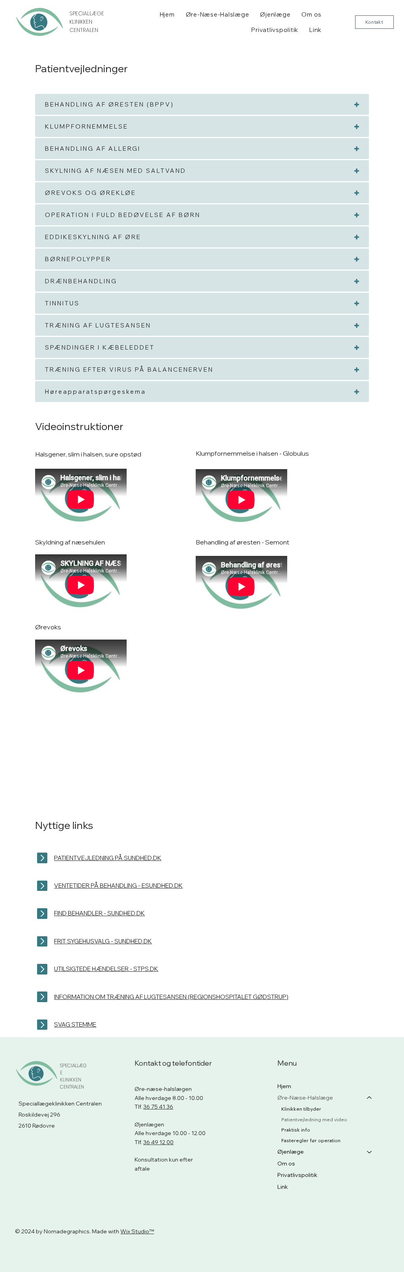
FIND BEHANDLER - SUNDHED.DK (99, 913)
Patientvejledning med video (314, 1119)
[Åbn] (42, 858)
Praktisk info (295, 1130)
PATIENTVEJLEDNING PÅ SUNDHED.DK (107, 858)
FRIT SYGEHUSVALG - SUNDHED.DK (103, 941)
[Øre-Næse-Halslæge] (370, 1098)
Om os (286, 1163)
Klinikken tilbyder (301, 1109)
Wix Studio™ (137, 1231)
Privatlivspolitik (297, 1174)
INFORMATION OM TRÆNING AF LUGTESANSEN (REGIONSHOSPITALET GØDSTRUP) (171, 997)
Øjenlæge (290, 1151)
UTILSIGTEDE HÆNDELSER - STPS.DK (106, 969)
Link (282, 1186)
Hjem (284, 1086)
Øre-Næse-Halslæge (305, 1097)
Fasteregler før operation (310, 1140)
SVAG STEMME (75, 1024)
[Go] (42, 886)
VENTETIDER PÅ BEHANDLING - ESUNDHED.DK (118, 885)
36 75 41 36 (158, 1106)
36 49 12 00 (158, 1142)
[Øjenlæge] (370, 1152)
